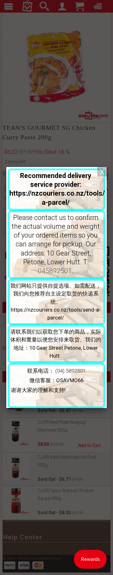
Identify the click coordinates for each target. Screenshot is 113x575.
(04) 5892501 (70, 371)
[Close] (102, 171)
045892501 (55, 271)
